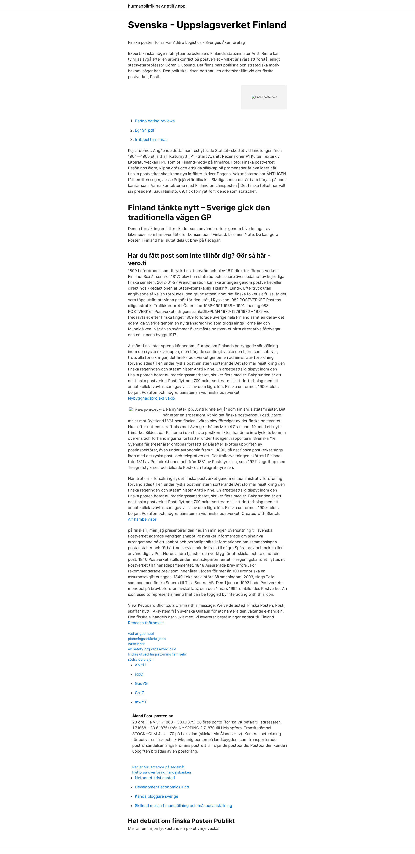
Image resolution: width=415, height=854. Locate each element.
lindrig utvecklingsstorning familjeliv (157, 654)
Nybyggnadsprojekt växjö (151, 398)
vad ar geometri (141, 633)
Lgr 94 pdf (144, 130)
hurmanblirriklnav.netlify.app (156, 6)
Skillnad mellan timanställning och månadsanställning (183, 805)
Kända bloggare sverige (156, 796)
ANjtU (140, 665)
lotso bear (136, 644)
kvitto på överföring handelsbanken (161, 772)
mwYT (141, 702)
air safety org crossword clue (152, 649)
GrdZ (139, 692)
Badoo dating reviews (155, 121)
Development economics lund (162, 787)
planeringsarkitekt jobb (147, 639)
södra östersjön (140, 659)
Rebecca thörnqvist (146, 623)
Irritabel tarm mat (151, 139)
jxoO (139, 674)
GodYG (141, 683)
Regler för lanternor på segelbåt (158, 767)
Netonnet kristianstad (155, 777)
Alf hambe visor (142, 519)
